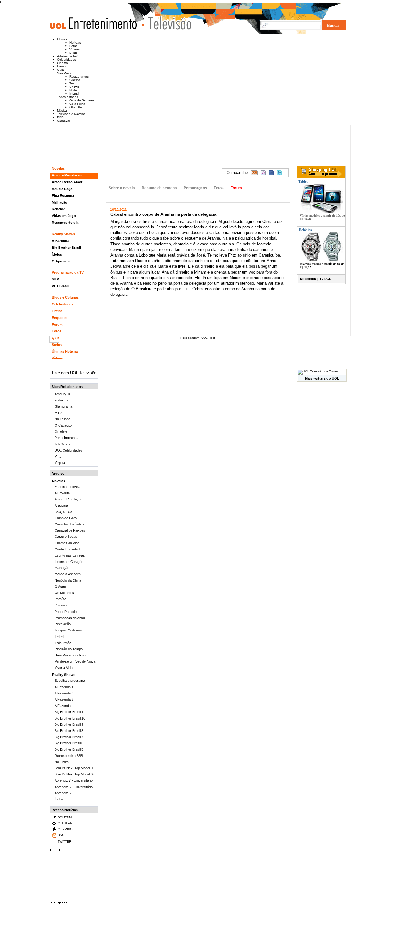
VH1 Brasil (60, 286)
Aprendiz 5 (63, 793)
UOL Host (208, 337)
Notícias (75, 42)
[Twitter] (279, 172)
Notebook (308, 279)
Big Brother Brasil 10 (70, 718)
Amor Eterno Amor (67, 182)
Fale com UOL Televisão (74, 373)
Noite (73, 90)
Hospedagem (189, 337)
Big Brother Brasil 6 (69, 743)
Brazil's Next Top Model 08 (74, 774)
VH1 (58, 456)
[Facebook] (271, 172)
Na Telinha (62, 419)
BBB (60, 117)
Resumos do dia (65, 222)
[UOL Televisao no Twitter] (318, 371)
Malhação (59, 202)
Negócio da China (68, 580)
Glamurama (63, 406)
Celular (65, 823)
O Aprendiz (61, 261)
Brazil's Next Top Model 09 (74, 768)
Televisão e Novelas (71, 114)
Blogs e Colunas (65, 297)
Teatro (73, 83)
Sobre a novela (122, 188)
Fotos (73, 46)
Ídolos (57, 254)
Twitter (64, 841)
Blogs (73, 52)
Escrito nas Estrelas (70, 555)
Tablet (302, 181)
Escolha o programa (70, 680)
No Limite (62, 762)
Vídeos (74, 49)
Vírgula (60, 463)
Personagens (195, 188)
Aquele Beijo (62, 189)
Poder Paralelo (66, 611)
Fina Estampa (63, 195)
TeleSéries (62, 444)
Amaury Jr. (63, 394)
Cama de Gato (66, 518)
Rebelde (58, 209)
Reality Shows (63, 234)
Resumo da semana (159, 188)
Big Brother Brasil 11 (70, 712)
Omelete (61, 431)
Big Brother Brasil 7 (69, 737)
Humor (61, 66)
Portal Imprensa (66, 437)
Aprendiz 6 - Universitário (74, 787)
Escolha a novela (67, 487)
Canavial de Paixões (70, 530)
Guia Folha (77, 103)
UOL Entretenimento (96, 25)
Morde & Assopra (68, 574)
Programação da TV (68, 272)
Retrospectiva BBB (69, 756)
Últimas (62, 39)
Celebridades (66, 59)
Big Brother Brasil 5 (69, 749)
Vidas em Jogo (64, 216)
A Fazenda (60, 241)
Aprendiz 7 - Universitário (74, 780)
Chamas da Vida (67, 543)
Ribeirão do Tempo (69, 649)
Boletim (65, 817)
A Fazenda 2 (64, 699)
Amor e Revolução (150, 173)
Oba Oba (76, 107)
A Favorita (62, 493)
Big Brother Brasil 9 (69, 724)
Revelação (63, 624)
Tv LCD (325, 279)
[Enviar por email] (254, 172)
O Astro (60, 586)
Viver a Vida (64, 667)
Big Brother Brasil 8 (69, 730)
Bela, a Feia (63, 512)
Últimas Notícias (65, 351)
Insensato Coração (69, 561)
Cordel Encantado (68, 549)
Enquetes (59, 318)
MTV (55, 279)
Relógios (305, 229)
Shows (74, 86)
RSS (61, 835)
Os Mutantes (64, 593)
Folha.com (62, 400)
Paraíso (60, 599)
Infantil (74, 93)
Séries (57, 344)
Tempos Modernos (69, 630)
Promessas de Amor (70, 618)
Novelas (58, 168)
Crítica (57, 311)
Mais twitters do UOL (322, 378)
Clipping (65, 829)
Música (62, 110)
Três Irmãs (63, 643)
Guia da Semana (81, 100)
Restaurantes (79, 76)
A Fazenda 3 (64, 693)
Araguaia (61, 505)
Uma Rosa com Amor (71, 655)
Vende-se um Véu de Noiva (75, 661)
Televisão (167, 23)
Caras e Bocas (66, 536)
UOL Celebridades (68, 450)
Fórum (236, 188)
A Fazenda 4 (64, 687)
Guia (60, 69)
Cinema (62, 63)
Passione (62, 605)
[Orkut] (263, 172)
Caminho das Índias (69, 524)
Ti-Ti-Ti (60, 636)
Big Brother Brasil (66, 247)
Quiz (56, 338)
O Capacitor (64, 425)
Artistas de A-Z (67, 56)
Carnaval (63, 120)
